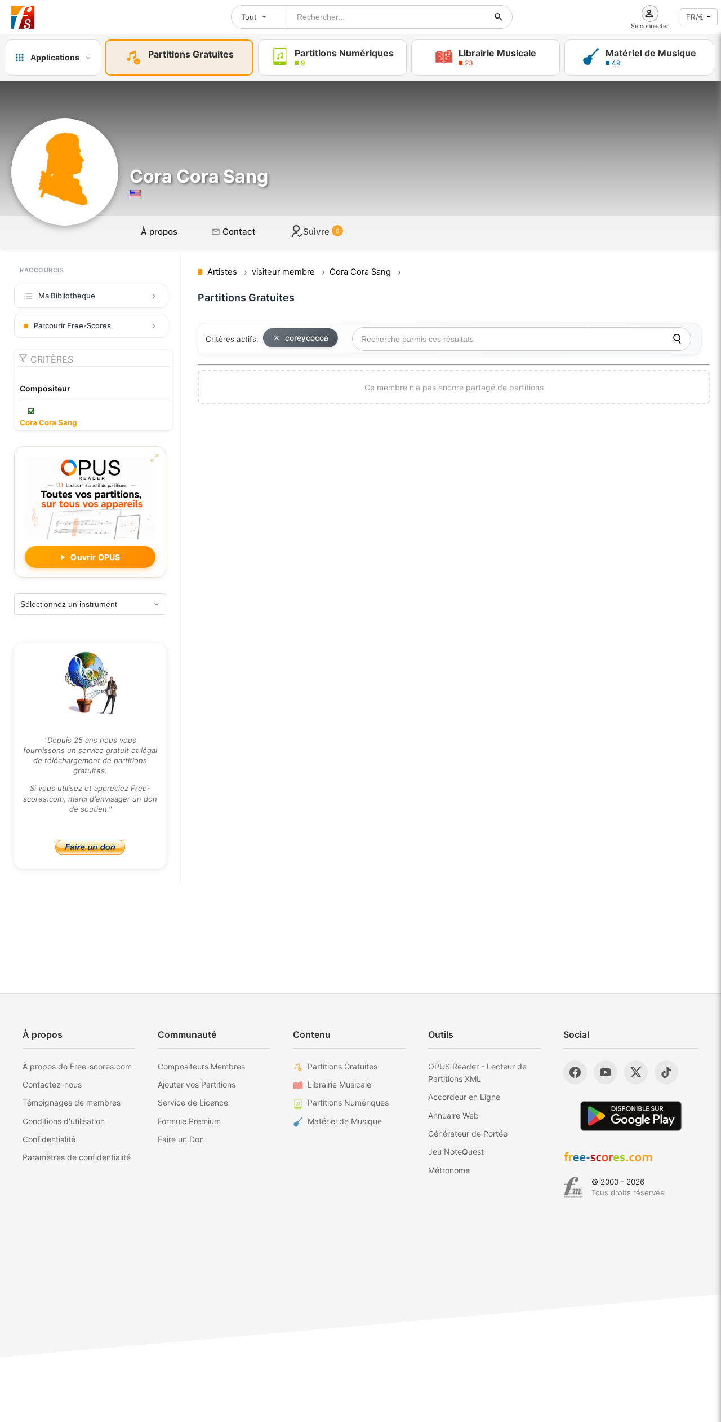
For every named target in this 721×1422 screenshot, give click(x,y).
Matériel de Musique (345, 1121)
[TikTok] (666, 1072)
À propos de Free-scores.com (77, 1066)
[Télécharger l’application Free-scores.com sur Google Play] (631, 1116)
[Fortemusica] (573, 1187)
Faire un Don (181, 1139)
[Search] (677, 339)
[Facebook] (575, 1072)
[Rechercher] (498, 17)
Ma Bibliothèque (66, 295)
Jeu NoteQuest (456, 1151)
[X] (636, 1072)
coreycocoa (306, 337)
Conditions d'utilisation (64, 1121)
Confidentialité (49, 1139)
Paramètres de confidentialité (77, 1157)
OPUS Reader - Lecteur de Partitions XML (477, 1073)
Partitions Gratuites (342, 1066)
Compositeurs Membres (201, 1066)
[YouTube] (605, 1072)
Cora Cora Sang (48, 422)
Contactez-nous (52, 1084)
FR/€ (695, 16)
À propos (159, 231)
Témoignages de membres (72, 1102)
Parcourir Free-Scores (72, 325)
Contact (238, 231)
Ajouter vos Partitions (196, 1084)
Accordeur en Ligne (464, 1097)
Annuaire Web (453, 1115)
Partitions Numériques (348, 1102)
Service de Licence (193, 1102)
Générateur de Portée (468, 1133)
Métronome (449, 1170)
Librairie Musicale (339, 1084)
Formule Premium (189, 1121)
